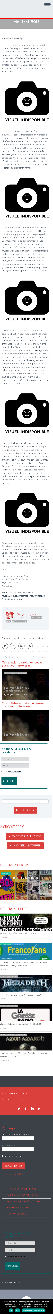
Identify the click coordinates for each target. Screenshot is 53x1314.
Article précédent (13, 656)
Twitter (5, 646)
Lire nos (12, 771)
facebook (25, 1109)
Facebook (13, 646)
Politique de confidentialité (33, 1310)
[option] (26, 684)
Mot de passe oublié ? (12, 1174)
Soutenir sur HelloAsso (26, 836)
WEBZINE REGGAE (13, 915)
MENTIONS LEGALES (14, 1099)
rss (39, 1109)
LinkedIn (21, 646)
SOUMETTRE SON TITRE (16, 1093)
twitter (19, 1109)
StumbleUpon (30, 646)
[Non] (50, 1306)
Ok (11, 1310)
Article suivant (39, 656)
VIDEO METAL (11, 1035)
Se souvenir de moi (12, 1155)
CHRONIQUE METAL (10, 673)
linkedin (32, 1109)
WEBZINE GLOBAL (18, 944)
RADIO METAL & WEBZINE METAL (23, 1195)
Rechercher (26, 810)
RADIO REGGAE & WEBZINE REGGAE (24, 1202)
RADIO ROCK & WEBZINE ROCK (21, 1189)
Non (17, 1310)
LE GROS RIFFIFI (6, 873)
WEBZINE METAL (19, 621)
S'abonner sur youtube (26, 845)
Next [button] (50, 886)
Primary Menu (47, 4)
